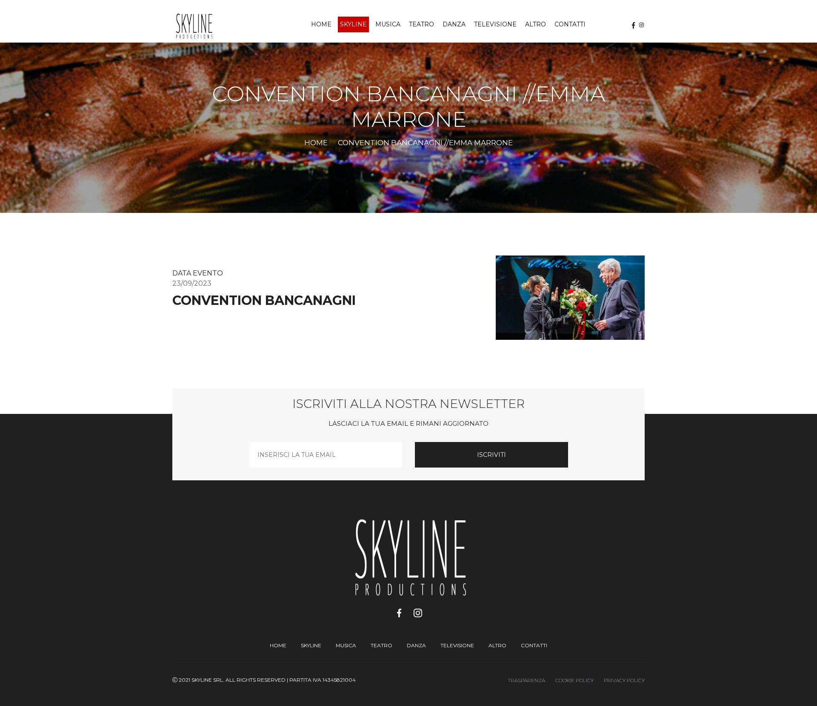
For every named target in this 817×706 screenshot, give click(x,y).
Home (321, 24)
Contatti (570, 24)
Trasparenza (526, 680)
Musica (387, 24)
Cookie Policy (574, 680)
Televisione (495, 24)
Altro (535, 24)
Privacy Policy (624, 680)
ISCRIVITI (491, 455)
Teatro (421, 24)
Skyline (353, 24)
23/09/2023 (191, 283)
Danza (454, 24)
